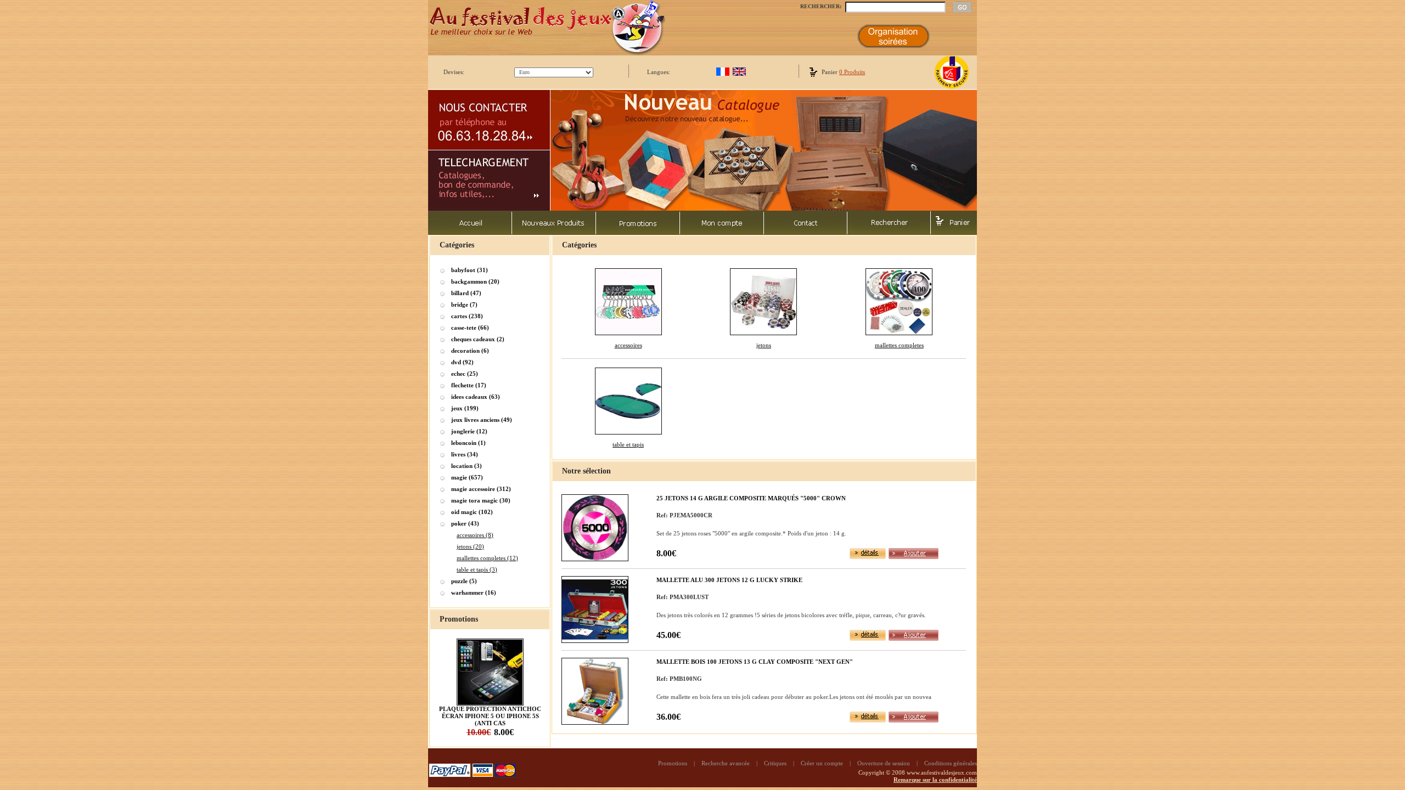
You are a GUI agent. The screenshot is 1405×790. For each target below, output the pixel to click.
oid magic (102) (472, 512)
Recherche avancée (725, 763)
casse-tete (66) (470, 327)
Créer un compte (822, 763)
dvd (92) (462, 362)
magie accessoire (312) (481, 489)
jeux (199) (465, 408)
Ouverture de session (883, 763)
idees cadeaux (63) (475, 396)
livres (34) (464, 454)
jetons (763, 345)
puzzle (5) (464, 581)
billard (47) (466, 293)
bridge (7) (464, 304)
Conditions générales (950, 763)
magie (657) (467, 477)
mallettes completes (899, 345)
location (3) (466, 465)
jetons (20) (470, 546)
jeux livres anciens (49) (481, 419)
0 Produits (852, 72)
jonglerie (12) (469, 431)
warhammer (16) (473, 592)
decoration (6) (470, 350)
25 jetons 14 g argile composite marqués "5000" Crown (751, 498)
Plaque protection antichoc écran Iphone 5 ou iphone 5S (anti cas (490, 716)
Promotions (672, 763)
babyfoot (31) (469, 270)
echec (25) (464, 373)
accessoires (628, 345)
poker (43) (465, 523)
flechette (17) (468, 385)
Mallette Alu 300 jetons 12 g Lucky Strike (729, 580)
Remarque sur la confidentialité (935, 779)
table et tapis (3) (477, 569)
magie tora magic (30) (480, 500)
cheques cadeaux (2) (477, 339)
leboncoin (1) (468, 442)
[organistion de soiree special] (893, 46)
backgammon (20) (475, 281)
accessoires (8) (475, 535)
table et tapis (628, 444)
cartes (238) (467, 316)
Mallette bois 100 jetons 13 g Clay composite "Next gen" (754, 661)
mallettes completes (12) (487, 558)
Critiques (775, 763)
